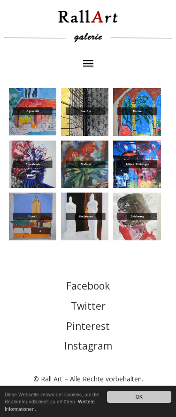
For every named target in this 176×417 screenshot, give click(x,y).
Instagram (88, 345)
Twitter (88, 306)
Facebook (88, 285)
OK (139, 396)
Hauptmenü (88, 64)
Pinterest (88, 326)
